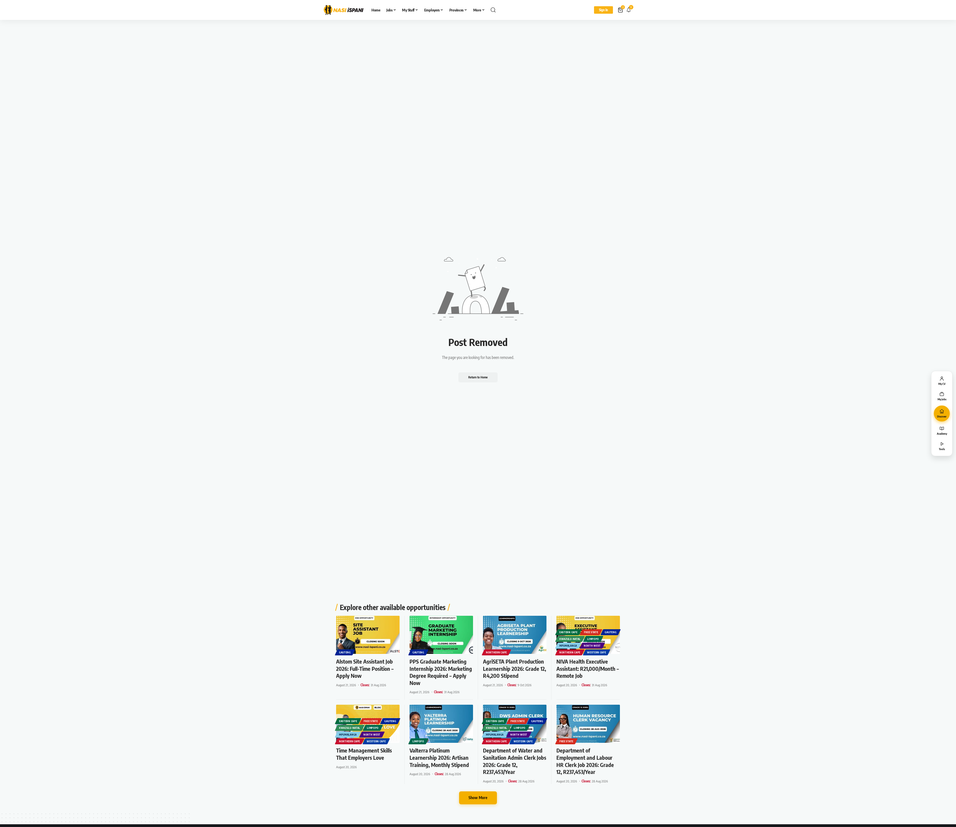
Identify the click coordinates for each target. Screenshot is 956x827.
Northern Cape (496, 652)
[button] (493, 10)
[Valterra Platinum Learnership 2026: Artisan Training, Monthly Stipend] (441, 724)
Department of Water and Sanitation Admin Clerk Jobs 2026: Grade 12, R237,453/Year (514, 761)
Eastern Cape (568, 632)
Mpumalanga (568, 645)
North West (592, 645)
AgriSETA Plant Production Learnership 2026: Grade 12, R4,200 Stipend (514, 668)
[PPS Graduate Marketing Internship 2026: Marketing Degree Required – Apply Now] (441, 635)
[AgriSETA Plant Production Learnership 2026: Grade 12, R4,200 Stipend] (514, 635)
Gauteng (345, 652)
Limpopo (593, 638)
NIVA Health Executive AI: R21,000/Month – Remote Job (587, 668)
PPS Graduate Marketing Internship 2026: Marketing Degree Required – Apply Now (441, 672)
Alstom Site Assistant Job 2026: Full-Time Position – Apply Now (365, 668)
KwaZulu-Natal (570, 638)
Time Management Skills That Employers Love (364, 754)
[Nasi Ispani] (343, 10)
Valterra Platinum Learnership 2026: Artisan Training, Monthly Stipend (439, 757)
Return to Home (478, 377)
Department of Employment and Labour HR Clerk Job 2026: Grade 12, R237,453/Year (585, 761)
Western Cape (596, 652)
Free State (591, 632)
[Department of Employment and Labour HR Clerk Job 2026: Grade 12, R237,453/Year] (588, 724)
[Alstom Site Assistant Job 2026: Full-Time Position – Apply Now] (368, 635)
